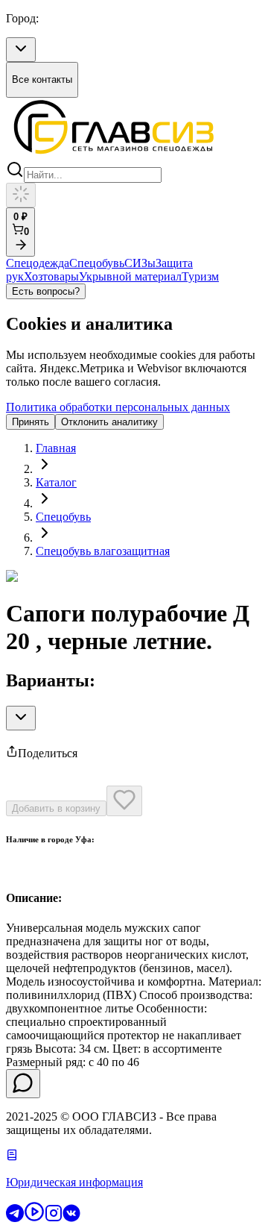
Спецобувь (96, 263)
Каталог (56, 482)
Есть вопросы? (46, 291)
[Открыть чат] (23, 1083)
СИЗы (140, 263)
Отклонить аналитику (109, 421)
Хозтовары (51, 276)
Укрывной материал (130, 276)
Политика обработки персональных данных (118, 407)
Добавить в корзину (56, 808)
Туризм (200, 276)
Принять (30, 421)
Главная (56, 448)
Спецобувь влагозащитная (103, 551)
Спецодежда (37, 263)
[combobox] (21, 49)
